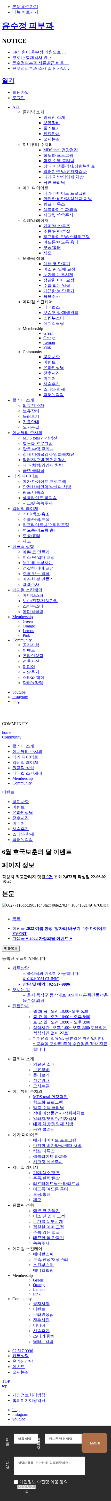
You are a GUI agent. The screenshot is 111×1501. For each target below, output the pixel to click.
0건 (49, 877)
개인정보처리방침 (28, 1395)
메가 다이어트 (25, 757)
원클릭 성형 (23, 768)
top (4, 1386)
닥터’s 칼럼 (22, 839)
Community (11, 737)
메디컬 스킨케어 (27, 773)
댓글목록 (11, 948)
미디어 (18, 823)
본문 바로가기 (25, 6)
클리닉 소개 (23, 746)
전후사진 (20, 818)
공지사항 (20, 801)
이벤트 (8, 792)
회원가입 (20, 92)
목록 (16, 919)
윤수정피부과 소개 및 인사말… (40, 68)
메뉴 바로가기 (25, 12)
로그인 (18, 98)
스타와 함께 (23, 834)
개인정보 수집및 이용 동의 (43, 1482)
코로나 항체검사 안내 (32, 57)
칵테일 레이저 (25, 762)
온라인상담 (22, 812)
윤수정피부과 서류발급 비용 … (40, 63)
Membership (22, 778)
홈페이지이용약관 (28, 1400)
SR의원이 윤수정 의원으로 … (39, 52)
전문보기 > (26, 1487)
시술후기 (20, 829)
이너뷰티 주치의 (27, 751)
